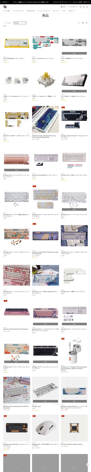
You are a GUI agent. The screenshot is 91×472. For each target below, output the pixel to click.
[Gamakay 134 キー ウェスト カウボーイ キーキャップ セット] (16, 235)
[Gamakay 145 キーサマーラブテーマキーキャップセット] (16, 350)
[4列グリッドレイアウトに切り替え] (86, 23)
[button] (80, 6)
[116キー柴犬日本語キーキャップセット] (16, 42)
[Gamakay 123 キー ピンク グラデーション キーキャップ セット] (16, 158)
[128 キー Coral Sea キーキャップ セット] (45, 42)
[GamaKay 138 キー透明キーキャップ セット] (74, 275)
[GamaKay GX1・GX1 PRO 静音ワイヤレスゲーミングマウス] (45, 428)
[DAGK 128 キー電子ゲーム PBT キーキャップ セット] (16, 119)
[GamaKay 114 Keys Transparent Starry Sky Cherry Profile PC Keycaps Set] (45, 119)
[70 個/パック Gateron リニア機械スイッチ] (45, 80)
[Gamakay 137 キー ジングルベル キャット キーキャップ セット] (16, 275)
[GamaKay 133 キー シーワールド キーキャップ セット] (74, 198)
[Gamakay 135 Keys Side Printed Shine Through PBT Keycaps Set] (45, 235)
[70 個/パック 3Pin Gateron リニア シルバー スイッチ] (16, 80)
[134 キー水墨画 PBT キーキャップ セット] (74, 42)
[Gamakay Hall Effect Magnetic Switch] (74, 428)
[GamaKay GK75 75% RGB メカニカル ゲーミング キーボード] (16, 428)
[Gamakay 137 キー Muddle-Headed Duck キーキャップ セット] (45, 275)
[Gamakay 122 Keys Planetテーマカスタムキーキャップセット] (74, 119)
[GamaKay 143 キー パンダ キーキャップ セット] (74, 312)
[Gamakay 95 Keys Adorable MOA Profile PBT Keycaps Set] (16, 390)
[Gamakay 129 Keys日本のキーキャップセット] (45, 158)
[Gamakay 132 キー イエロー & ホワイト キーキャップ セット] (45, 198)
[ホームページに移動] (5, 7)
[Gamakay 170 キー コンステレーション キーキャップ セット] (45, 350)
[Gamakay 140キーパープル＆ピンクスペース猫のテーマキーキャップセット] (45, 312)
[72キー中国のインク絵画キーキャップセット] (74, 80)
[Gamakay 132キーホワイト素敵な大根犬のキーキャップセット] (16, 198)
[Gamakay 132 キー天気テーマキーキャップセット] (74, 158)
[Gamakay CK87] (45, 390)
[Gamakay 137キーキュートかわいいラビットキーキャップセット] (74, 235)
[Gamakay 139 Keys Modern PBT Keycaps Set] (16, 312)
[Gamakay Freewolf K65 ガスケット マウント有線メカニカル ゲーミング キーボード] (74, 390)
